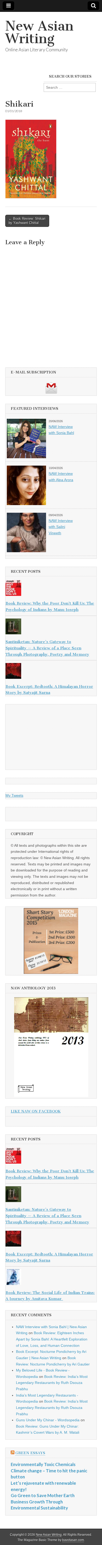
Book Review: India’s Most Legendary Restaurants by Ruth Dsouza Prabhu (52, 1382)
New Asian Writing (39, 32)
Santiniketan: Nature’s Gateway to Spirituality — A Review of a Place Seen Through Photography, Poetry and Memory (47, 647)
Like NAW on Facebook (36, 1111)
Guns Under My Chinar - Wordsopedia (48, 1420)
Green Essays (30, 1453)
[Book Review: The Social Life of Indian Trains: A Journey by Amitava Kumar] (51, 1278)
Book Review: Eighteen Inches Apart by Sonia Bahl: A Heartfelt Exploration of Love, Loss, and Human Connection (51, 1339)
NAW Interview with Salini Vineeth (61, 527)
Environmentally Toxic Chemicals (43, 1464)
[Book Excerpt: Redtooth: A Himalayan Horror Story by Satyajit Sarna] (51, 672)
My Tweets (14, 795)
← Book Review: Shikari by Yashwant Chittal (27, 221)
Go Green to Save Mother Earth (43, 1495)
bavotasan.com (73, 1540)
